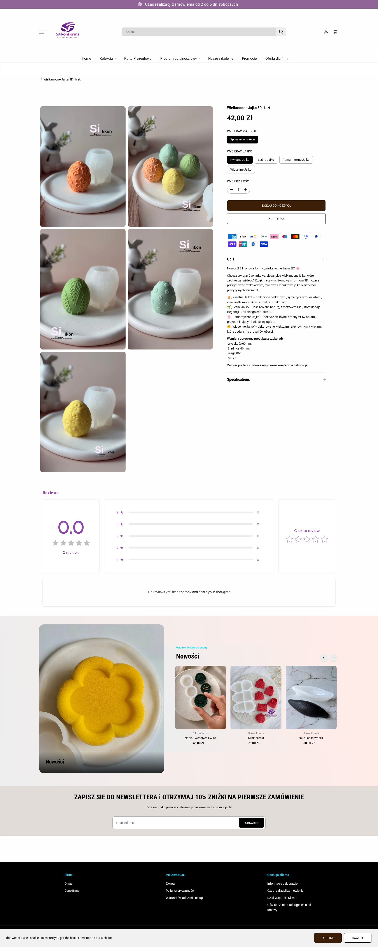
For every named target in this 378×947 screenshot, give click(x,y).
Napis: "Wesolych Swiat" (201, 738)
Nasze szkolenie (220, 58)
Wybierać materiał (242, 131)
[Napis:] (200, 697)
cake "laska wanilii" (311, 738)
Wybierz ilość (238, 181)
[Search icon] (281, 31)
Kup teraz (276, 218)
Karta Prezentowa (138, 58)
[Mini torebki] (256, 697)
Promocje (249, 58)
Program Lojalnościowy (179, 58)
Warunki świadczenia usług (184, 898)
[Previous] (324, 658)
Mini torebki (256, 738)
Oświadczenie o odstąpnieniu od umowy (289, 907)
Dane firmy (72, 890)
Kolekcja (107, 58)
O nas (68, 883)
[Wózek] (335, 32)
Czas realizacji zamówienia (285, 890)
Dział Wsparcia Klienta (282, 898)
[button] (41, 31)
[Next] (333, 658)
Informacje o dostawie (282, 883)
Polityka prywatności (180, 890)
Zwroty (170, 883)
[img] (71, 544)
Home (86, 58)
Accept (357, 938)
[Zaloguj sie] (326, 32)
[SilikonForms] (67, 31)
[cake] (311, 697)
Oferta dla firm (276, 58)
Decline (328, 938)
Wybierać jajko (239, 151)
